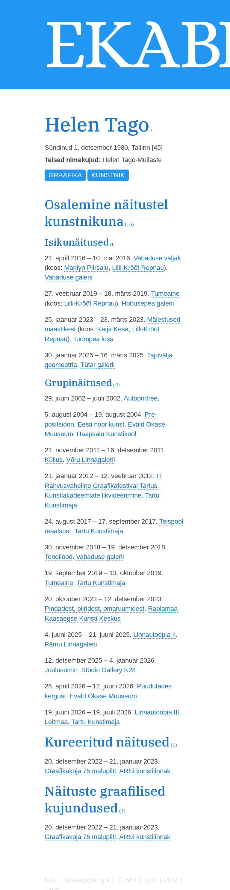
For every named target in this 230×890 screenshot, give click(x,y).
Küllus (54, 459)
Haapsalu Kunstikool (106, 434)
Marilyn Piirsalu (86, 267)
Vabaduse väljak (157, 258)
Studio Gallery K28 (108, 670)
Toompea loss (93, 339)
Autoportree (141, 398)
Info (50, 880)
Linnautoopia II (154, 634)
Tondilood (58, 556)
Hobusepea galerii (148, 303)
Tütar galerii (98, 364)
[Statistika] (180, 138)
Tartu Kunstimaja (99, 531)
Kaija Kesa (112, 329)
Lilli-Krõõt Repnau (138, 267)
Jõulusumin (61, 670)
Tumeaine (165, 293)
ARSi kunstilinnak (144, 771)
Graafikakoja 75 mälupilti (80, 771)
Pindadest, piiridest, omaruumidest (94, 608)
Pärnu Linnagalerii (71, 644)
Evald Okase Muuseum (103, 696)
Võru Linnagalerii (90, 459)
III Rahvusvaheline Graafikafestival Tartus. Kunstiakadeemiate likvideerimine (103, 485)
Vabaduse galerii (69, 277)
